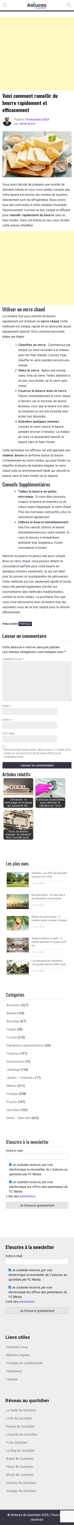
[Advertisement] (37, 54)
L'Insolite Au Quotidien (21, 1434)
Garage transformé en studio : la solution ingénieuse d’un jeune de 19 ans (49, 941)
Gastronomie (15, 1061)
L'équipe (12, 1379)
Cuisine (12, 1037)
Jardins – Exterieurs (20, 1078)
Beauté (11, 1013)
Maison (12, 1086)
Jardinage (13, 1070)
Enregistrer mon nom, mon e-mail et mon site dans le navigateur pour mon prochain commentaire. (37, 753)
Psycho (12, 1102)
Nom (6, 706)
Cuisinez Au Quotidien (21, 1483)
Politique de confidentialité (24, 1363)
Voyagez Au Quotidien (21, 1491)
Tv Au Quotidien (16, 1442)
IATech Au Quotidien (20, 1475)
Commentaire (13, 659)
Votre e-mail (14, 1150)
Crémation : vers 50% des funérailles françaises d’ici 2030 (49, 874)
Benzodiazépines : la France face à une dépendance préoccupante (48, 896)
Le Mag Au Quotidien (20, 1450)
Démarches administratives (25, 1045)
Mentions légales (18, 1355)
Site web (8, 733)
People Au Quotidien (20, 1426)
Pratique (25, 624)
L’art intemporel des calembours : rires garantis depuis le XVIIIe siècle (49, 962)
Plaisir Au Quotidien (19, 1467)
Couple (11, 1029)
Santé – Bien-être (19, 1118)
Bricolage (13, 1021)
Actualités (13, 1005)
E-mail (7, 719)
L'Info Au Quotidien (19, 1418)
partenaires (28, 1196)
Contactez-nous (17, 1347)
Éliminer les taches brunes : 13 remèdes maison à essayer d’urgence (49, 918)
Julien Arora (27, 123)
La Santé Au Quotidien (21, 1410)
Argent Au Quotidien (19, 1459)
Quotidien (13, 1110)
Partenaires (14, 1371)
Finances (13, 1053)
